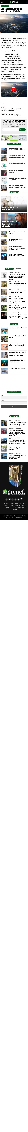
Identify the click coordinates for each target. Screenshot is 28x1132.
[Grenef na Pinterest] (9, 499)
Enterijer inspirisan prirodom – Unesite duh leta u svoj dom (17, 284)
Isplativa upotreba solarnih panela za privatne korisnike (16, 254)
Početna (6, 503)
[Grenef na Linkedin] (18, 499)
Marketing (6, 505)
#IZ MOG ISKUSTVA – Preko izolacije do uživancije (10, 224)
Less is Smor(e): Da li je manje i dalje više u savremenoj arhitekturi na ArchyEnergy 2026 (18, 316)
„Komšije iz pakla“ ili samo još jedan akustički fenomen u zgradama (17, 292)
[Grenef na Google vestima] (15, 499)
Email (2, 400)
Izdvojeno (21, 507)
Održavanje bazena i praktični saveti (18, 327)
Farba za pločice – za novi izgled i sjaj (10, 208)
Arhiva (14, 507)
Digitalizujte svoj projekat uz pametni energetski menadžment (17, 457)
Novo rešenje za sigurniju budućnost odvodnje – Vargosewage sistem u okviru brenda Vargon (17, 301)
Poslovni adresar (15, 505)
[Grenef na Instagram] (12, 499)
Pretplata (8, 507)
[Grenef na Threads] (21, 499)
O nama (24, 505)
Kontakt (15, 509)
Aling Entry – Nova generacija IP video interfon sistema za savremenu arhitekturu (17, 424)
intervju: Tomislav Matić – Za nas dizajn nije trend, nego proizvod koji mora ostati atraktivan (17, 277)
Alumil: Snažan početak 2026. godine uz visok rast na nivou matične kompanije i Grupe (17, 441)
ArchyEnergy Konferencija (17, 503)
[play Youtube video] (14, 89)
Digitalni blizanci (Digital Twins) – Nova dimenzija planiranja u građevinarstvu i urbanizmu (17, 433)
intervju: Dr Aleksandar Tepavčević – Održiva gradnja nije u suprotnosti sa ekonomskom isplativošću (18, 354)
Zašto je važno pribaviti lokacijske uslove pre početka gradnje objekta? (17, 248)
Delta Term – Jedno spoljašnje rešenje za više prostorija (17, 308)
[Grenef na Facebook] (6, 499)
